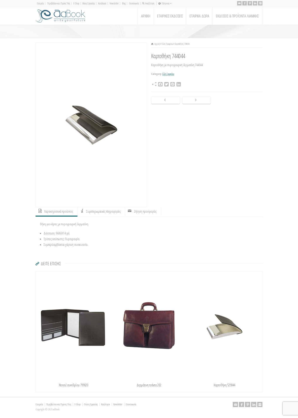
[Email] (239, 3)
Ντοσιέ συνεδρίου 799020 (73, 385)
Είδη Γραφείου (168, 74)
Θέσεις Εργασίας (88, 3)
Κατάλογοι (102, 3)
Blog (124, 3)
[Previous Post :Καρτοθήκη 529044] (165, 100)
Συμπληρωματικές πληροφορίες (103, 211)
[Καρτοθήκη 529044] (224, 274)
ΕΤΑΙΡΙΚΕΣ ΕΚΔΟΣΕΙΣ (170, 16)
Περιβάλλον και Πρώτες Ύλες (58, 3)
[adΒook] (60, 15)
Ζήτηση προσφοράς (145, 211)
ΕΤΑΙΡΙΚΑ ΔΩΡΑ (199, 16)
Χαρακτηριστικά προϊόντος (58, 211)
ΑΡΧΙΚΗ (145, 16)
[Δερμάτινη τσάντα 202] (149, 274)
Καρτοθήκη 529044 (224, 385)
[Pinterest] (250, 3)
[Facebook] (244, 3)
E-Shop (76, 3)
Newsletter (114, 3)
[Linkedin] (255, 3)
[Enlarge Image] (91, 45)
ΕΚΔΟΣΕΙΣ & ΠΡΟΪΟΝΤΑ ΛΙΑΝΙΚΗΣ (237, 16)
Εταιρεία (40, 3)
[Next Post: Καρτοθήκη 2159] (196, 100)
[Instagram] (260, 3)
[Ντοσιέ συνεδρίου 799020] (73, 274)
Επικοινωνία (134, 3)
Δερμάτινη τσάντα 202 (149, 385)
